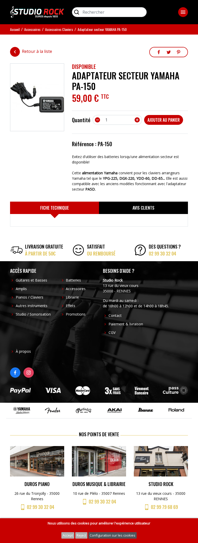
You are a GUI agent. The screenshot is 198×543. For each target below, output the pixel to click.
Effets (70, 305)
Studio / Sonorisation (33, 314)
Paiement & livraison (126, 324)
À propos (23, 351)
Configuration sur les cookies (112, 535)
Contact (115, 315)
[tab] (54, 208)
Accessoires (76, 288)
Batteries (73, 280)
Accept (68, 535)
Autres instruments (31, 305)
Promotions (76, 314)
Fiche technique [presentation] (54, 208)
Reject (81, 535)
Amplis (21, 288)
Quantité (81, 120)
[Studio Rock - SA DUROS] (37, 11)
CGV (112, 332)
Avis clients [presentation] (143, 208)
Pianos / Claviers (29, 297)
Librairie (72, 297)
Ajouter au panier (163, 120)
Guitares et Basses (31, 280)
